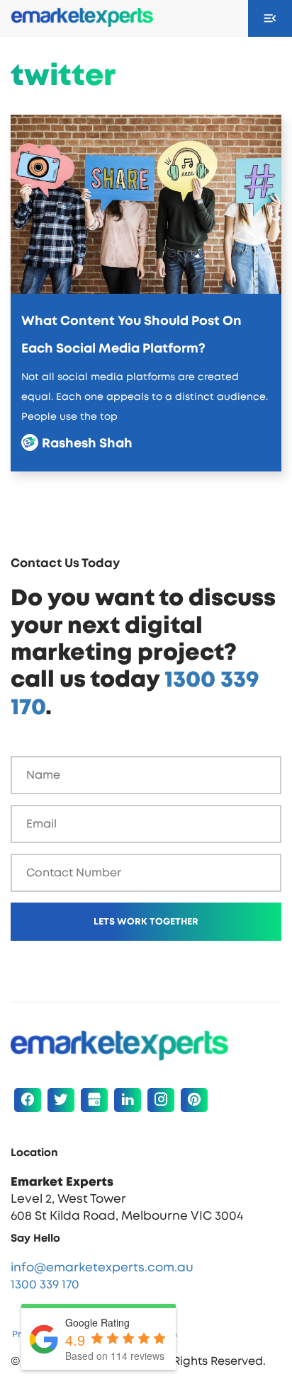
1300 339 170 (45, 1284)
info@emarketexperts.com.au (102, 1267)
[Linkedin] (127, 1100)
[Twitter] (60, 1100)
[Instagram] (160, 1100)
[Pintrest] (194, 1100)
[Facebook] (27, 1100)
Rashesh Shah (82, 444)
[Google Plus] (94, 1100)
